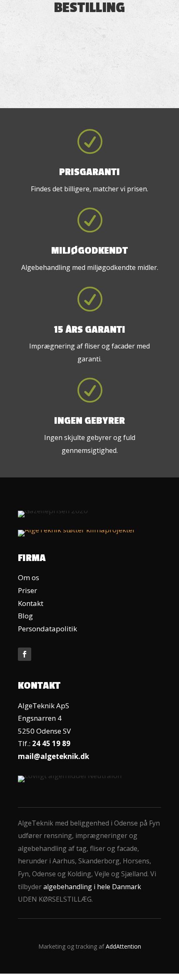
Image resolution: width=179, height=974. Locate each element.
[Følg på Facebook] (24, 654)
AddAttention (123, 946)
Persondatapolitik (47, 628)
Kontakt (30, 603)
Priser (27, 590)
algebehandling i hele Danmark (92, 886)
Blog (25, 615)
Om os (28, 577)
